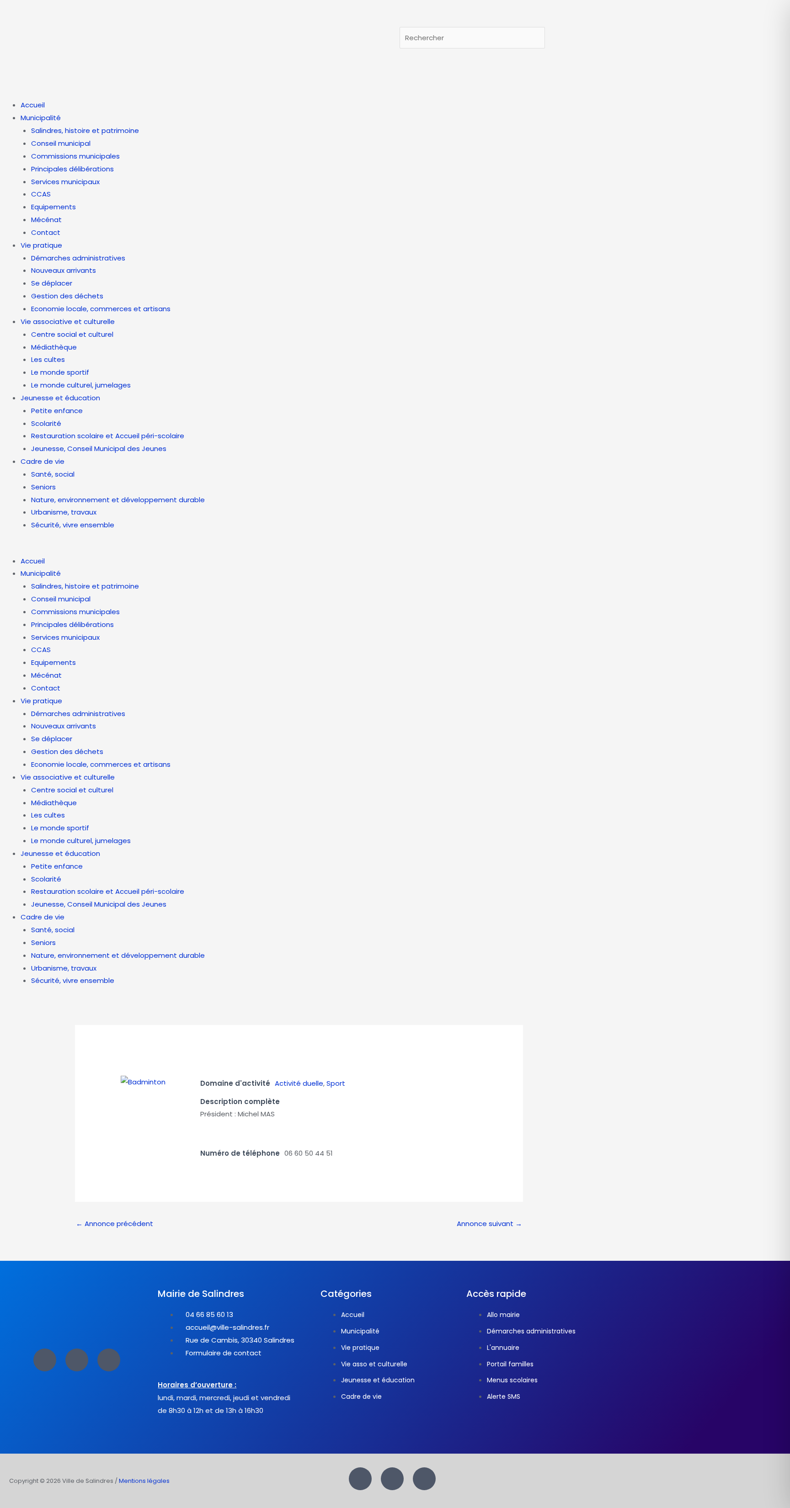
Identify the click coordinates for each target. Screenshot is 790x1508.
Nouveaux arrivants (63, 270)
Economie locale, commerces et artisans (101, 308)
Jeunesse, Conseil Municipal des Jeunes (98, 448)
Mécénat (46, 219)
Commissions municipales (75, 156)
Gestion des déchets (67, 296)
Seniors (43, 487)
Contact (45, 232)
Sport (335, 1083)
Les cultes (48, 359)
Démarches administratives (78, 258)
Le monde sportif (60, 372)
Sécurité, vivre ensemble (72, 525)
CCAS (41, 194)
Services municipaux (65, 181)
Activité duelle (299, 1083)
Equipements (53, 207)
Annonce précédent (114, 1223)
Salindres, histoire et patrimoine (85, 130)
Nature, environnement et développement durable (118, 499)
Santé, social (53, 474)
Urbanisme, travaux (63, 512)
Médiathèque (54, 347)
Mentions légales (144, 1480)
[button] (395, 548)
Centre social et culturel (72, 334)
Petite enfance (57, 410)
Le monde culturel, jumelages (81, 385)
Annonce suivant (489, 1223)
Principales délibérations (72, 169)
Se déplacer (51, 283)
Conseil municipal (61, 143)
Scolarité (46, 423)
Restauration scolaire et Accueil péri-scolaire (107, 436)
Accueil (33, 105)
